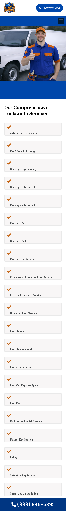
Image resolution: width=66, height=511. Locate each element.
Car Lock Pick (18, 241)
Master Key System (21, 439)
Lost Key (15, 403)
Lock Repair (17, 331)
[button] (61, 21)
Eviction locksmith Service (26, 295)
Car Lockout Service (22, 259)
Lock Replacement (21, 349)
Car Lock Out (18, 223)
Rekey (13, 457)
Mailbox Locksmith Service (26, 421)
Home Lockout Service (23, 313)
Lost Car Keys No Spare (24, 385)
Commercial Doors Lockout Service (31, 277)
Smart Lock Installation (24, 493)
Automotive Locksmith (23, 133)
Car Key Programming (23, 169)
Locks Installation (21, 367)
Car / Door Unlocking (22, 151)
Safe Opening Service (22, 475)
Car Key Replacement (22, 187)
